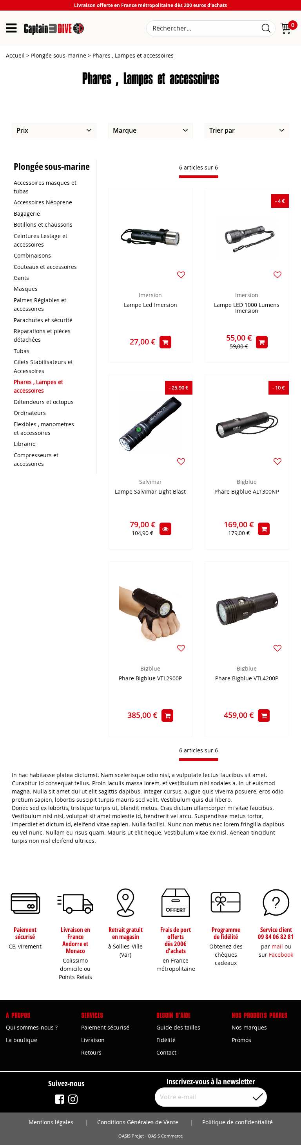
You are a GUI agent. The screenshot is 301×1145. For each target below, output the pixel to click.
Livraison (93, 1040)
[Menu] (11, 28)
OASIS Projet (131, 1136)
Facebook (281, 954)
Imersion (150, 295)
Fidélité (166, 1040)
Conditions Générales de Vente (137, 1122)
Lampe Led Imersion (150, 305)
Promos (241, 1040)
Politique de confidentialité (237, 1122)
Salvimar (150, 481)
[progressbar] (198, 176)
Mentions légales (51, 1122)
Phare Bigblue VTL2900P (150, 678)
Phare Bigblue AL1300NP (246, 492)
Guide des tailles (178, 1027)
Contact (166, 1052)
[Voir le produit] (165, 529)
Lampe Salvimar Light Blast (150, 492)
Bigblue (247, 481)
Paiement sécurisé (105, 1027)
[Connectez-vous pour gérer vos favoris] (181, 274)
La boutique (21, 1040)
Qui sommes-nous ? (32, 1027)
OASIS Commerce (165, 1136)
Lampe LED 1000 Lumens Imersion (246, 308)
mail (277, 946)
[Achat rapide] (165, 342)
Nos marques (249, 1027)
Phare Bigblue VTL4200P (246, 678)
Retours (91, 1052)
